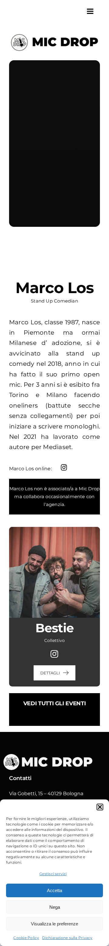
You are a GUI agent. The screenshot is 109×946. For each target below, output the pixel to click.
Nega (54, 907)
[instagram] (64, 468)
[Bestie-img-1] (54, 529)
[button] (100, 807)
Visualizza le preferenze (54, 923)
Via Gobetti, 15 (26, 793)
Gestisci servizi (53, 874)
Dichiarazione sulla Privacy (67, 937)
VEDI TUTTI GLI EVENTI (54, 703)
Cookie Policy (26, 937)
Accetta (54, 890)
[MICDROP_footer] (51, 755)
